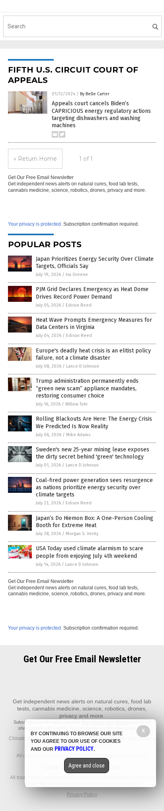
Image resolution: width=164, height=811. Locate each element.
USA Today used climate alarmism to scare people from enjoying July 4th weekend (89, 552)
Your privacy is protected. (35, 224)
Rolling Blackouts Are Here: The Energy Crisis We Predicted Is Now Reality (94, 422)
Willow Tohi (76, 404)
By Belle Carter (94, 93)
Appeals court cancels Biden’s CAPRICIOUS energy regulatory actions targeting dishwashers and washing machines (101, 114)
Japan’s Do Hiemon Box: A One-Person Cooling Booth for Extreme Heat (94, 522)
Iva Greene (77, 274)
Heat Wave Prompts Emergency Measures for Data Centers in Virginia (94, 324)
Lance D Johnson (82, 366)
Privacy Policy (82, 794)
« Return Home (35, 158)
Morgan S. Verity (82, 533)
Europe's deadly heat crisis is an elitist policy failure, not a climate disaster (93, 354)
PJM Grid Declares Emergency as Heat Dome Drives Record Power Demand (92, 293)
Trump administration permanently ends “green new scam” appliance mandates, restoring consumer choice (87, 388)
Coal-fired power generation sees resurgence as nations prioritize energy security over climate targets (94, 487)
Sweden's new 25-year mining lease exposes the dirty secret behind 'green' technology (92, 453)
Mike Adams (78, 434)
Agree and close (86, 765)
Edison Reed (79, 305)
